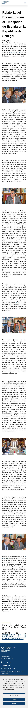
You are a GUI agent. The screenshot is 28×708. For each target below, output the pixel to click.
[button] (25, 2)
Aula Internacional (15, 52)
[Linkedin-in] (10, 662)
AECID (18, 303)
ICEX (11, 304)
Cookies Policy (10, 689)
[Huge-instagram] (4, 662)
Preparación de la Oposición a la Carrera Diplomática (14, 636)
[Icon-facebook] (1, 662)
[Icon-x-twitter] (7, 662)
